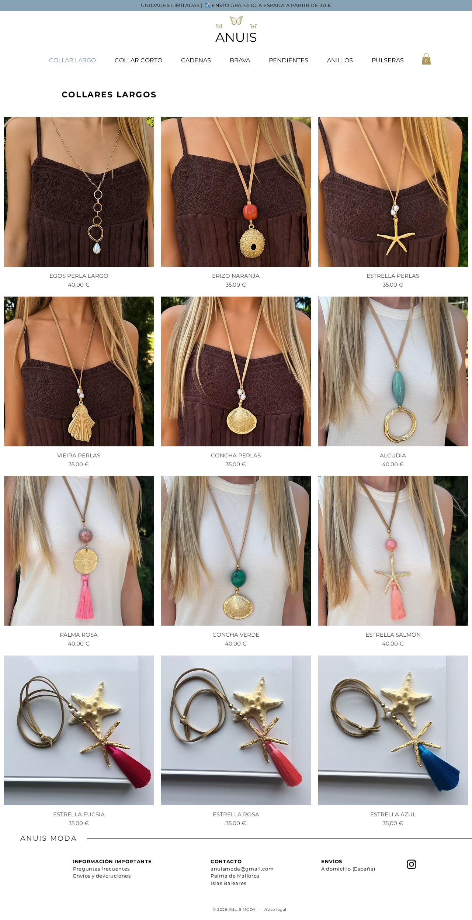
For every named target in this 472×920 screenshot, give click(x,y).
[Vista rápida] (79, 192)
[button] (426, 59)
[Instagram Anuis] (411, 864)
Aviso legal (275, 909)
